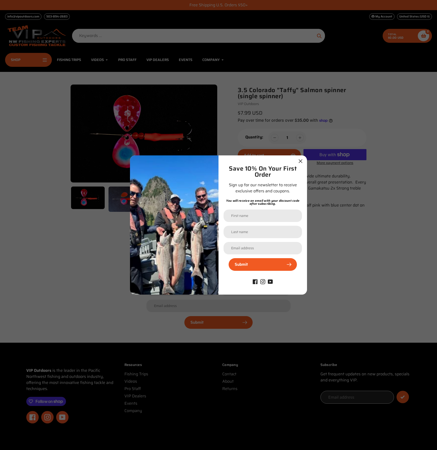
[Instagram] (262, 281)
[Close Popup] (300, 161)
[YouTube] (270, 281)
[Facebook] (255, 281)
